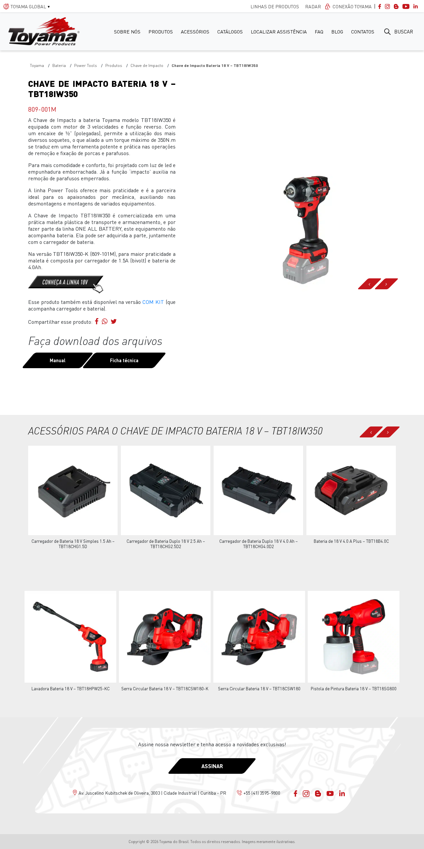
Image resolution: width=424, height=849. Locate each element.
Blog (337, 31)
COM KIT (153, 302)
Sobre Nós (127, 31)
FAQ (319, 31)
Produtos (160, 31)
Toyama (37, 65)
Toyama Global (28, 6)
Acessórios (195, 31)
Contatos (362, 31)
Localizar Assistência (279, 31)
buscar (403, 31)
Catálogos (230, 31)
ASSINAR (212, 766)
